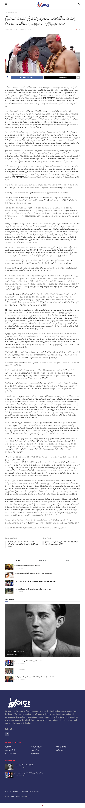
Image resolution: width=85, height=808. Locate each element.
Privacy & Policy (26, 791)
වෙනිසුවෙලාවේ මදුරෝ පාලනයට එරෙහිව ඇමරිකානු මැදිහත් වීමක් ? (34, 677)
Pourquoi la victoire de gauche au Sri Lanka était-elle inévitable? (36, 581)
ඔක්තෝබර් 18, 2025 (20, 669)
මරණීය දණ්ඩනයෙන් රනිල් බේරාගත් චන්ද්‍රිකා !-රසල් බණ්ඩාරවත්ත (33, 573)
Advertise (15, 791)
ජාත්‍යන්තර (30, 29)
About (7, 791)
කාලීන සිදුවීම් (36, 747)
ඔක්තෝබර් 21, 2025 (20, 663)
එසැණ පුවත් (13, 12)
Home (7, 12)
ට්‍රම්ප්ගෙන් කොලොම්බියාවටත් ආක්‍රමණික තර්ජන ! (29, 661)
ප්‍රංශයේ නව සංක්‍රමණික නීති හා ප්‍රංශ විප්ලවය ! (27, 565)
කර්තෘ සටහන (10, 753)
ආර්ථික (8, 747)
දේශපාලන (35, 753)
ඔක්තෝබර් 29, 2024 (11, 29)
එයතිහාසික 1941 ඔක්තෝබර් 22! (17, 651)
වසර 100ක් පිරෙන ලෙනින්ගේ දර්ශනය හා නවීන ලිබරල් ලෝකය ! (33, 589)
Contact (36, 791)
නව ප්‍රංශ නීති (61, 747)
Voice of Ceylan (14, 796)
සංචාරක (59, 750)
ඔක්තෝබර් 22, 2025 (12, 654)
